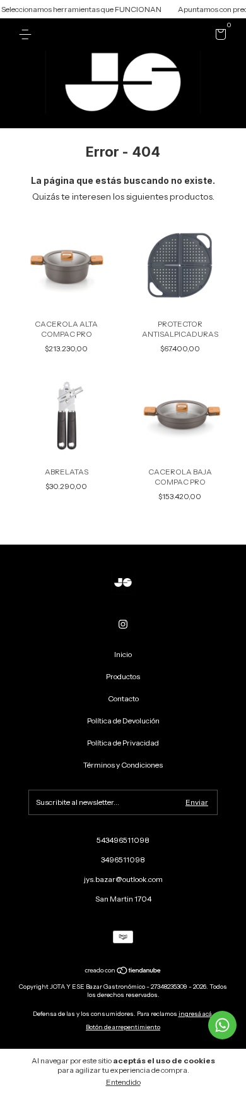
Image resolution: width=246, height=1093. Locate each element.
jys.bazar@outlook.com (123, 879)
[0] (218, 36)
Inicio (123, 654)
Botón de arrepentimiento (123, 1027)
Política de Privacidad (123, 742)
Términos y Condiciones (123, 765)
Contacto (123, 698)
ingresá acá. (196, 1014)
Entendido (123, 1082)
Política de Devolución (123, 720)
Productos (123, 676)
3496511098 (123, 859)
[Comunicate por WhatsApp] (222, 1025)
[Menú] (27, 34)
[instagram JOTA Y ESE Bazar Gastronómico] (123, 624)
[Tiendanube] (123, 971)
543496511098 (123, 840)
